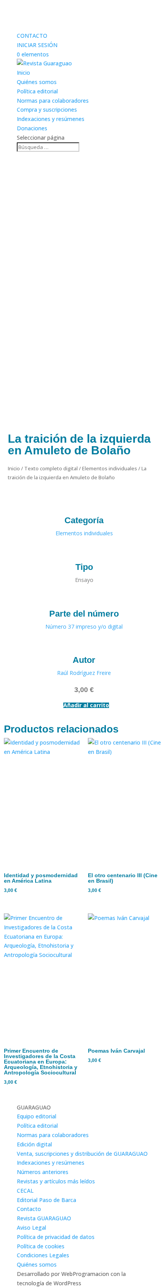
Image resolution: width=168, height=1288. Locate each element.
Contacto (29, 1209)
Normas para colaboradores (53, 100)
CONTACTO (32, 35)
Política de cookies (40, 1246)
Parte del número (84, 614)
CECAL (25, 1190)
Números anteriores (42, 1172)
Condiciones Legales (43, 1255)
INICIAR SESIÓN (37, 45)
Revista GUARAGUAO (44, 1218)
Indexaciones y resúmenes (50, 119)
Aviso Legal (31, 1227)
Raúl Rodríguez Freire (84, 672)
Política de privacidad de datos (56, 1237)
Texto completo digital (51, 468)
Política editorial (37, 91)
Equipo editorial (36, 1116)
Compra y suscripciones (47, 109)
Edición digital (34, 1144)
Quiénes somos (37, 82)
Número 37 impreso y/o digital (84, 626)
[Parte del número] (84, 598)
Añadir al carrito (86, 705)
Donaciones (32, 128)
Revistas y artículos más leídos (56, 1181)
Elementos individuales (109, 468)
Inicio (23, 72)
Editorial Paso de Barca (46, 1200)
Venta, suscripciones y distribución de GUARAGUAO (82, 1153)
